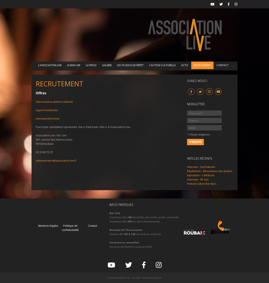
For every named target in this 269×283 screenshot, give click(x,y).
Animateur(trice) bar (48, 118)
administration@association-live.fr (56, 160)
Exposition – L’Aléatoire (201, 175)
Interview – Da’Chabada (201, 167)
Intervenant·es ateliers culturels (54, 102)
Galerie (107, 65)
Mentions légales (48, 226)
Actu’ (184, 65)
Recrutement (202, 65)
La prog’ (91, 65)
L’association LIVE (50, 65)
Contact (222, 65)
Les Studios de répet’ (130, 65)
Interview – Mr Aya (197, 179)
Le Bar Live (73, 65)
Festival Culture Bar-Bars (201, 184)
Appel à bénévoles (47, 110)
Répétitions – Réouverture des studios (209, 171)
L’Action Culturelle (162, 65)
